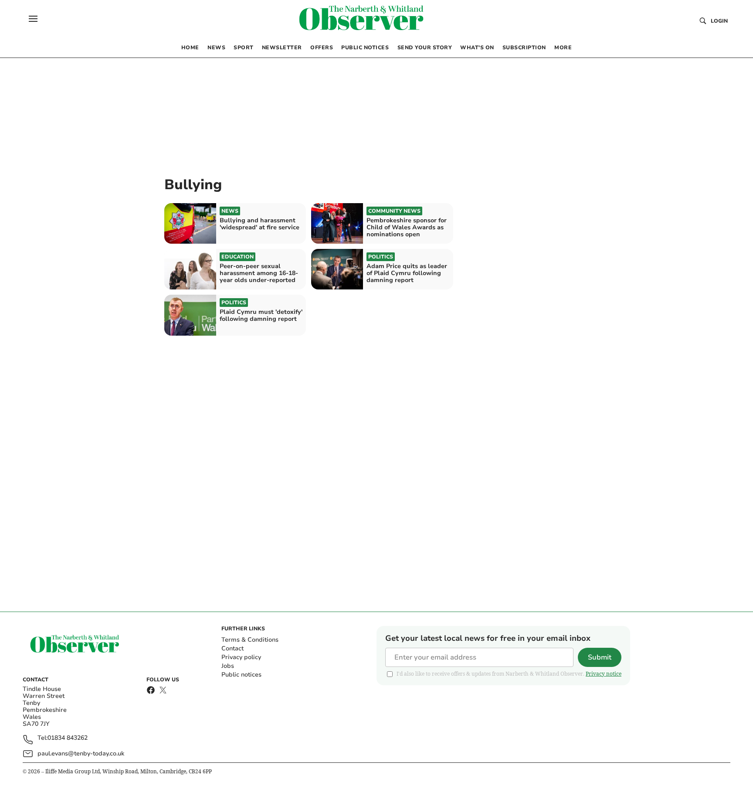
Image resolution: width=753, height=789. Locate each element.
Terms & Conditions (249, 640)
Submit (599, 657)
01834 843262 (67, 738)
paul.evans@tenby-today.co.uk (80, 753)
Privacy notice (603, 673)
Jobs (227, 666)
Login (719, 21)
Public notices (241, 674)
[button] (33, 18)
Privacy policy (241, 657)
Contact (232, 648)
